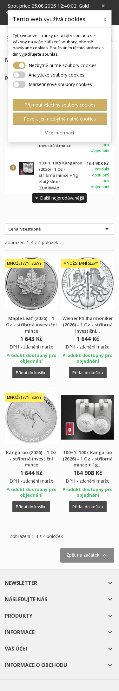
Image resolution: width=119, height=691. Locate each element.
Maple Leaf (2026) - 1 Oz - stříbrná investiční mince (31, 324)
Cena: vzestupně (59, 229)
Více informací (59, 133)
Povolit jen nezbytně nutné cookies (60, 119)
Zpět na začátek (87, 555)
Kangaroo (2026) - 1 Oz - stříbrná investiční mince (31, 458)
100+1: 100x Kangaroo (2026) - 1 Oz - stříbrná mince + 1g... (88, 458)
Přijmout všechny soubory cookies (60, 105)
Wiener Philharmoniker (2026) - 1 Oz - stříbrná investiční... (88, 324)
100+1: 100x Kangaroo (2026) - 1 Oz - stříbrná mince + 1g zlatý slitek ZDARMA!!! (60, 175)
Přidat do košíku (31, 372)
